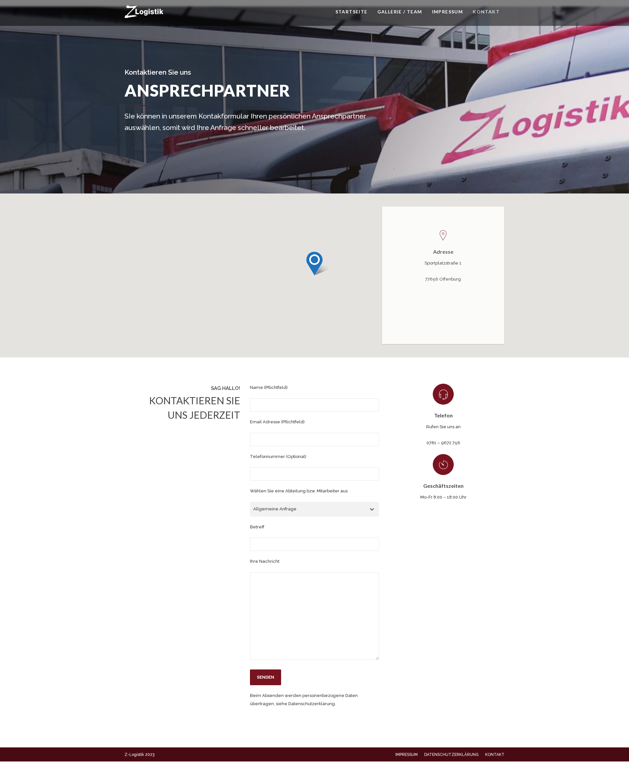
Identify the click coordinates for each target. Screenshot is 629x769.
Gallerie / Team (399, 11)
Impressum (447, 11)
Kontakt (486, 11)
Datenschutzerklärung (451, 754)
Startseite (351, 11)
